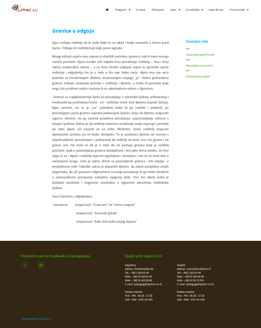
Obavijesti (158, 10)
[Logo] (27, 7)
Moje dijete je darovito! (199, 65)
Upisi (173, 10)
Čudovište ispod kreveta (200, 55)
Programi (120, 10)
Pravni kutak (237, 10)
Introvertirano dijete (198, 76)
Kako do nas (216, 10)
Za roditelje (192, 10)
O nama (140, 10)
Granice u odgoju (73, 31)
